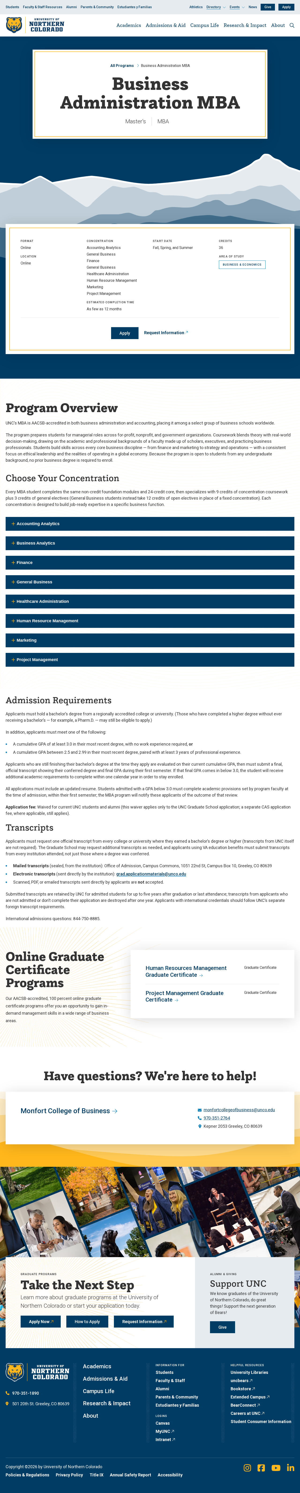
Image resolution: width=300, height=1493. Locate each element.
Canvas (163, 1423)
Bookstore (241, 1388)
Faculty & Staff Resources (42, 7)
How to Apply (87, 1321)
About (278, 25)
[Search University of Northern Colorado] (292, 25)
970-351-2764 (217, 1118)
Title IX (96, 1474)
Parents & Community (97, 7)
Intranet (163, 1439)
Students (12, 7)
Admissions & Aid (166, 25)
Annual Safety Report (130, 1474)
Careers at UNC (245, 1413)
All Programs (122, 65)
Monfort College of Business (65, 1111)
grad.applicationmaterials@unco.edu (151, 873)
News (253, 7)
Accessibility (170, 1474)
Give (267, 7)
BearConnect (243, 1405)
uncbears (239, 1380)
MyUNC (163, 1431)
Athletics (196, 7)
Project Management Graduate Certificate (185, 996)
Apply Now (39, 1321)
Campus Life (204, 25)
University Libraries (249, 1372)
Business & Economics (242, 264)
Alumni (71, 7)
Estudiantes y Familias (134, 7)
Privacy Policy (69, 1474)
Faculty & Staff (170, 1380)
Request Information (164, 332)
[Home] (35, 25)
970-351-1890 (25, 1393)
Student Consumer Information (261, 1421)
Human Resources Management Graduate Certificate (186, 971)
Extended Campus (248, 1396)
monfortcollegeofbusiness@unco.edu (239, 1109)
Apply (286, 7)
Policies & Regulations (27, 1474)
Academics (128, 25)
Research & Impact (245, 25)
